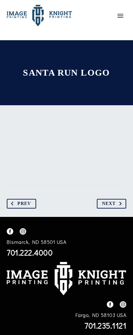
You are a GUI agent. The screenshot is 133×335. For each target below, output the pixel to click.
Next (109, 203)
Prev (24, 203)
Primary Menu (120, 16)
